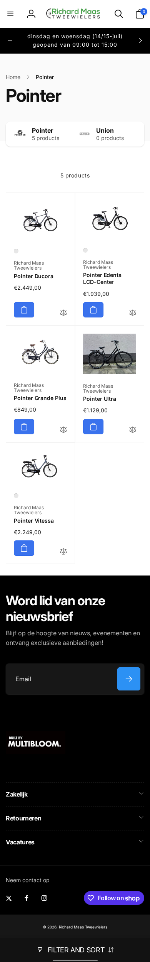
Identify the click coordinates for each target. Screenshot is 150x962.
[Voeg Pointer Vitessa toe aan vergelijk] (63, 552)
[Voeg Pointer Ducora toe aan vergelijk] (63, 313)
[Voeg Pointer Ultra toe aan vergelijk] (132, 430)
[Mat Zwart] (85, 250)
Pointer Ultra (99, 398)
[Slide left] (10, 40)
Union (105, 130)
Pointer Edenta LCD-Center (102, 278)
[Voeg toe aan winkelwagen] (24, 309)
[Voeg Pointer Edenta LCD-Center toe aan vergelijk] (132, 313)
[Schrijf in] (128, 678)
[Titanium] (16, 251)
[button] (10, 13)
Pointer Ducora (33, 276)
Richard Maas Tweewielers (83, 927)
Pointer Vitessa (34, 520)
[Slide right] (140, 40)
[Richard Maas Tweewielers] (35, 752)
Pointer (42, 130)
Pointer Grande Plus (40, 398)
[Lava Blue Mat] (16, 495)
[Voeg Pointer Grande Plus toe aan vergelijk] (63, 430)
